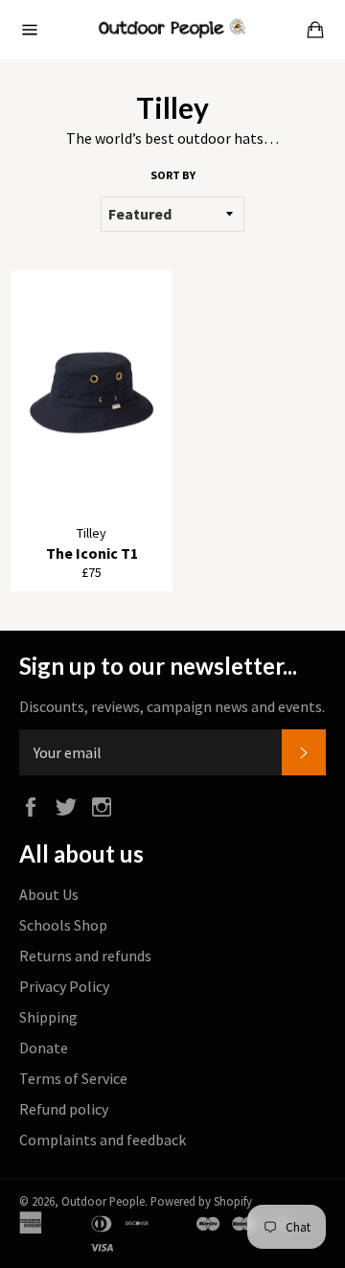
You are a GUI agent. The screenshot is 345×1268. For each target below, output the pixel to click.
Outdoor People (103, 1201)
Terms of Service (73, 1078)
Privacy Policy (64, 986)
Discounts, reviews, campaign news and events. (172, 706)
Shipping (48, 1016)
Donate (43, 1047)
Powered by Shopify (201, 1201)
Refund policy (63, 1108)
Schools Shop (63, 924)
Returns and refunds (85, 955)
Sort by (173, 175)
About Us (49, 894)
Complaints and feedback (102, 1139)
